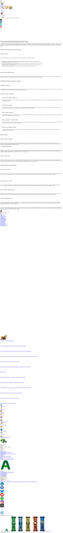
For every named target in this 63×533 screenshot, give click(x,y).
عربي (28, 481)
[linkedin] (1, 22)
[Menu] (1, 1)
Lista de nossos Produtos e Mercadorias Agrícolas (7, 472)
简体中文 (24, 481)
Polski (17, 481)
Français (3, 481)
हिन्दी (29, 481)
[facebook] (1, 21)
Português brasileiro (11, 481)
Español (6, 481)
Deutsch (15, 481)
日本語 (34, 481)
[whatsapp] (1, 24)
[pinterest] (1, 27)
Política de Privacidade (3, 474)
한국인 (27, 481)
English (1, 481)
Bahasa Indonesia (20, 481)
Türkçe (36, 481)
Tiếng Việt (31, 481)
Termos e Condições (3, 475)
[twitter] (1, 19)
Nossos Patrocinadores (3, 473)
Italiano (8, 481)
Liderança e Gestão (3, 471)
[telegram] (1, 25)
